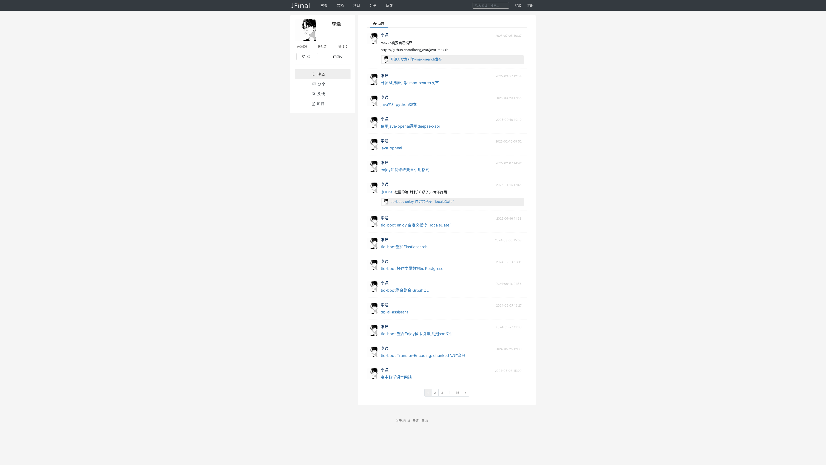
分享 (373, 5)
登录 (518, 5)
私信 (340, 56)
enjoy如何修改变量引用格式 (405, 169)
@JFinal (387, 192)
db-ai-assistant (394, 312)
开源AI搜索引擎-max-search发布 (416, 59)
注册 (530, 5)
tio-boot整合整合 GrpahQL (405, 290)
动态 (321, 74)
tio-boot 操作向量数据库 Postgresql (412, 268)
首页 (324, 5)
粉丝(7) (323, 46)
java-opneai (391, 148)
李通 (384, 35)
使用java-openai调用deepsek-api (410, 126)
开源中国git (420, 420)
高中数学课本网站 (396, 377)
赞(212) (343, 46)
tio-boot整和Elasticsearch (404, 247)
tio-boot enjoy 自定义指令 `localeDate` (422, 201)
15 (457, 392)
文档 (340, 5)
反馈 (389, 5)
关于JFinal (403, 420)
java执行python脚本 (399, 104)
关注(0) (302, 46)
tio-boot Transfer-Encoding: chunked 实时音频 (423, 355)
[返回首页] (300, 5)
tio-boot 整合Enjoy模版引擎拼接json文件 (417, 334)
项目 (356, 5)
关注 (309, 56)
